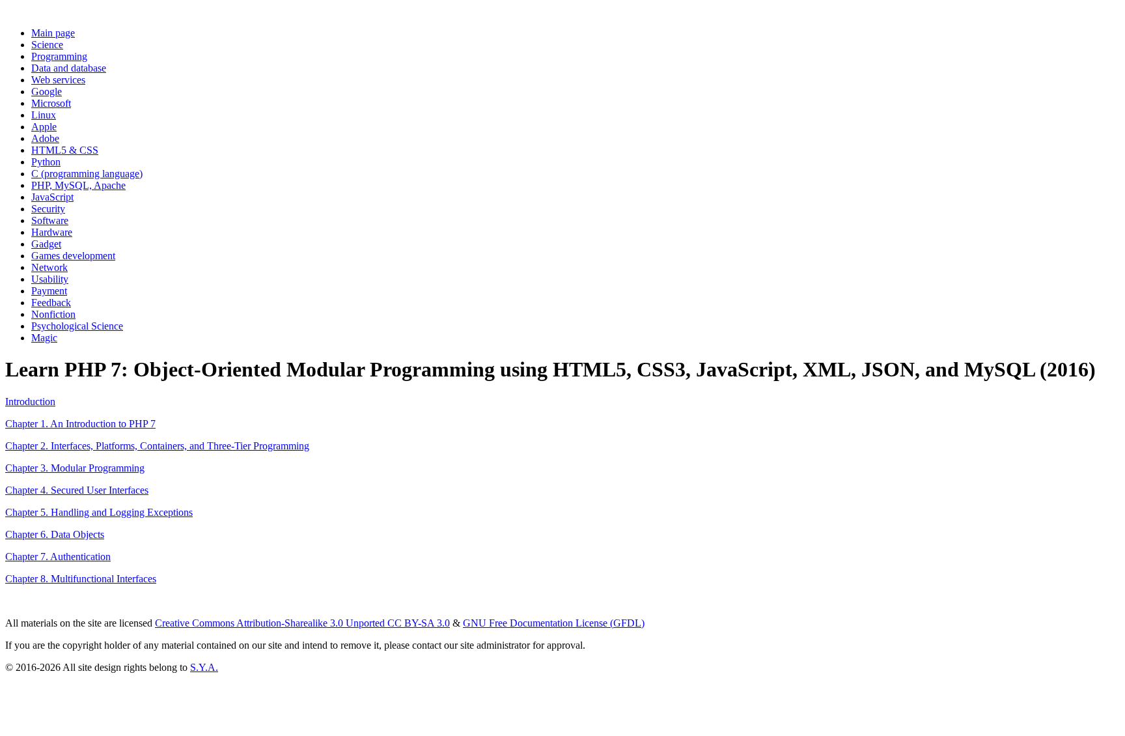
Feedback (51, 302)
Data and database (68, 68)
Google (46, 91)
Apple (44, 126)
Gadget (46, 243)
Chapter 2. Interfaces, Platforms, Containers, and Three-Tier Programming (157, 445)
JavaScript (52, 197)
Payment (49, 290)
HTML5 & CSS (64, 150)
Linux (43, 114)
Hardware (51, 232)
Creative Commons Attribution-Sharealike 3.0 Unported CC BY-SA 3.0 (302, 623)
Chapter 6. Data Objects (54, 534)
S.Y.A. (204, 667)
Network (49, 267)
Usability (49, 279)
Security (48, 208)
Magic (44, 337)
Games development (73, 255)
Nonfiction (53, 314)
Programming (59, 56)
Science (47, 44)
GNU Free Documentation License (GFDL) (554, 623)
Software (49, 220)
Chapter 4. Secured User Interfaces (76, 490)
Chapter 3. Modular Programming (75, 468)
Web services (58, 79)
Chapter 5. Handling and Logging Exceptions (99, 512)
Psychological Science (77, 326)
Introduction (30, 401)
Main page (53, 32)
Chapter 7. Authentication (58, 556)
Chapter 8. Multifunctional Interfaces (80, 578)
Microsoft (51, 103)
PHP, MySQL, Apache (78, 185)
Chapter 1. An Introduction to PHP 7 (80, 423)
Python (46, 161)
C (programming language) (87, 173)
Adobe (45, 138)
